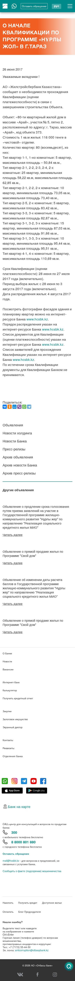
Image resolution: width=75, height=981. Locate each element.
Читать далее (12, 534)
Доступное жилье (52, 902)
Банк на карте (19, 806)
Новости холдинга (17, 432)
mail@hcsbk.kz (11, 860)
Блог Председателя (29, 911)
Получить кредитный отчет (18, 698)
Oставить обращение (34, 6)
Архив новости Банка (20, 464)
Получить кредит (27, 902)
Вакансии (8, 669)
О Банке (7, 653)
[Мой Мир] (14, 407)
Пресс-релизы (14, 448)
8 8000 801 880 (23, 841)
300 (14, 832)
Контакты (8, 740)
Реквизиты (8, 748)
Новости (7, 661)
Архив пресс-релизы (19, 473)
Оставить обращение (16, 853)
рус (56, 6)
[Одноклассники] (10, 407)
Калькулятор (10, 690)
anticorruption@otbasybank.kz (31, 950)
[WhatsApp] (24, 407)
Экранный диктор (12, 727)
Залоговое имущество (15, 719)
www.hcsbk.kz (37, 319)
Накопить (8, 902)
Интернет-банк (11, 682)
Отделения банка (13, 756)
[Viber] (19, 407)
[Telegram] (29, 407)
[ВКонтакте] (5, 407)
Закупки (7, 711)
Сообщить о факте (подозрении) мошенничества (32, 871)
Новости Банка (15, 440)
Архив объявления (18, 456)
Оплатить (8, 911)
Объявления (13, 424)
